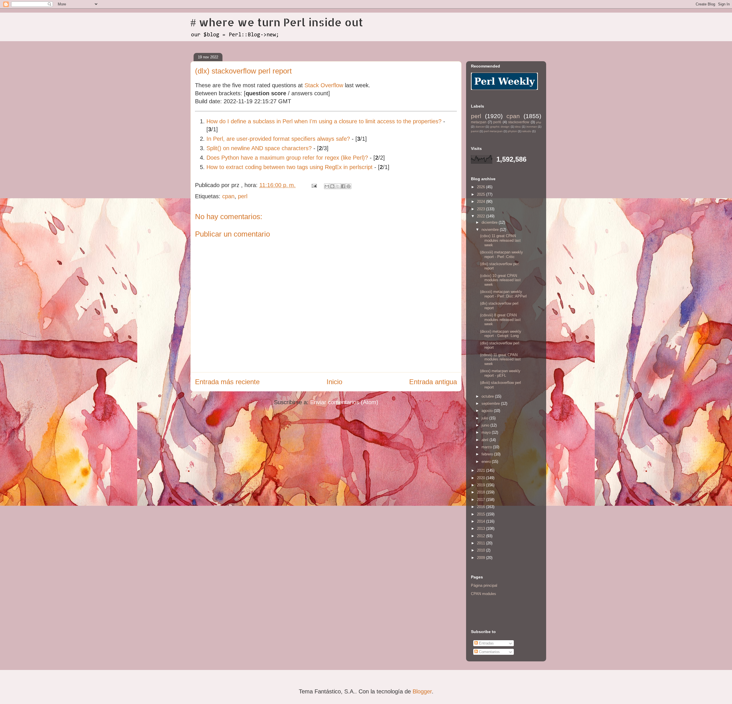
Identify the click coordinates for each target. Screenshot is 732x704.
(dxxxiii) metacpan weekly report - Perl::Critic (501, 254)
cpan (228, 196)
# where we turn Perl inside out (276, 22)
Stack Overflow (324, 85)
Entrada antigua (433, 382)
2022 (481, 216)
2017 (481, 499)
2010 (481, 550)
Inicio (334, 382)
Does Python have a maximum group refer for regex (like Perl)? (287, 157)
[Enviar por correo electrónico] (327, 186)
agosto (488, 410)
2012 (481, 536)
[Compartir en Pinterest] (348, 186)
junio (486, 425)
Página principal (484, 585)
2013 (481, 528)
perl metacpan (493, 131)
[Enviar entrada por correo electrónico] (314, 185)
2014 (481, 521)
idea (518, 126)
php (538, 122)
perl (242, 196)
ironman (531, 126)
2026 (481, 187)
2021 (481, 470)
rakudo (526, 131)
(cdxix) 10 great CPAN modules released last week (500, 280)
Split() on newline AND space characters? (259, 148)
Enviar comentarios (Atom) (344, 402)
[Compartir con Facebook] (343, 186)
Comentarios (489, 652)
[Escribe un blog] (332, 186)
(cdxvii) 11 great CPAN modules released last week (500, 359)
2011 (481, 543)
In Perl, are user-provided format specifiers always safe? (278, 139)
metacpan (478, 122)
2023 (481, 209)
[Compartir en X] (338, 186)
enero (487, 461)
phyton (512, 131)
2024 (481, 201)
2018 (481, 492)
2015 (481, 514)
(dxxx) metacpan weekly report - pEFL (500, 373)
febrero (488, 454)
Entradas (486, 643)
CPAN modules (483, 594)
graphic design (500, 126)
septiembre (491, 403)
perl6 (497, 122)
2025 (481, 194)
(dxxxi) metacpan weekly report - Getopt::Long (500, 333)
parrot (475, 131)
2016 (481, 507)
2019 (481, 485)
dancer (480, 126)
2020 (481, 478)
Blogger (422, 691)
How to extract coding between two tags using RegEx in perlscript (289, 167)
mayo (487, 432)
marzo (487, 447)
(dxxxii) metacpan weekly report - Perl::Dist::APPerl (503, 293)
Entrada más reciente (227, 382)
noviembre (491, 229)
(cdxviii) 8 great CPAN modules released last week (500, 319)
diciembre (490, 222)
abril (486, 440)
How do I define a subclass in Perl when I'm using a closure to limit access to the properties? (323, 121)
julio (485, 418)
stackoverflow (518, 122)
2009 (481, 558)
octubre (488, 396)
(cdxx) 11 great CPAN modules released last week (500, 240)
